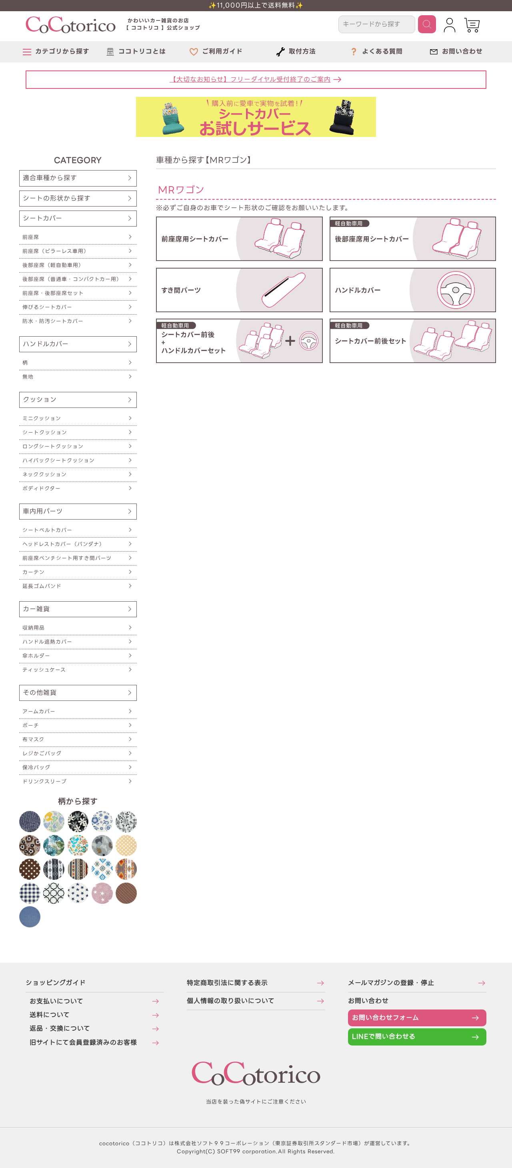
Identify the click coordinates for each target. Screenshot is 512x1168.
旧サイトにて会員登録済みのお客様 (83, 1043)
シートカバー (42, 218)
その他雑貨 (40, 693)
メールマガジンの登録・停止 (391, 983)
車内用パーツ (43, 511)
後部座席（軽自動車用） (53, 265)
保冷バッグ (36, 767)
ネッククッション (44, 474)
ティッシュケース (44, 670)
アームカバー (39, 711)
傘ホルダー (36, 656)
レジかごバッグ (42, 753)
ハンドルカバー (46, 344)
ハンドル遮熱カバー (47, 642)
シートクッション (44, 432)
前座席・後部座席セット (53, 293)
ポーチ (30, 725)
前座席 (30, 237)
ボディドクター (41, 488)
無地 (28, 377)
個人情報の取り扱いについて (231, 1001)
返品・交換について (60, 1029)
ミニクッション (41, 418)
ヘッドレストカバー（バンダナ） (63, 544)
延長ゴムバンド (42, 586)
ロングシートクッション (53, 446)
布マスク (33, 739)
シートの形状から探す (57, 198)
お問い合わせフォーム (385, 1018)
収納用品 (33, 628)
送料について (50, 1015)
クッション (40, 400)
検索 (427, 24)
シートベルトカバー (47, 530)
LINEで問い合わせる (384, 1037)
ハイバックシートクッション (58, 460)
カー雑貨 (36, 609)
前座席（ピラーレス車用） (55, 251)
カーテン (33, 572)
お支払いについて (57, 1001)
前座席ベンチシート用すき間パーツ (67, 558)
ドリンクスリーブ (44, 781)
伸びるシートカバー (47, 307)
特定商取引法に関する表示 (227, 983)
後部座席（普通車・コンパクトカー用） (72, 279)
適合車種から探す (50, 178)
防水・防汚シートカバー (53, 321)
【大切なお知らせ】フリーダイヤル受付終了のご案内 (250, 79)
